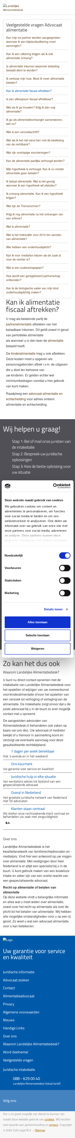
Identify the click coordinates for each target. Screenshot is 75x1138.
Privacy (8, 1004)
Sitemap (40, 1130)
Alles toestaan (37, 622)
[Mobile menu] (68, 5)
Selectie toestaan (37, 635)
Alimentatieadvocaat (18, 996)
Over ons (10, 1036)
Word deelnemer (15, 1052)
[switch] (64, 568)
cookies (49, 1119)
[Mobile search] (60, 5)
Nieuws (8, 1020)
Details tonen (53, 609)
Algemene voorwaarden (21, 1012)
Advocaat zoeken (16, 980)
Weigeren (37, 648)
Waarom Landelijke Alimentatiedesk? (31, 1044)
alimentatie (55, 340)
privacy (53, 1125)
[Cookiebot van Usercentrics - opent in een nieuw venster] (53, 486)
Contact (9, 988)
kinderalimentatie (23, 353)
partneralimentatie (19, 324)
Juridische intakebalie (19, 1069)
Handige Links (13, 1028)
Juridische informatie (18, 972)
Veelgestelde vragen (18, 1060)
